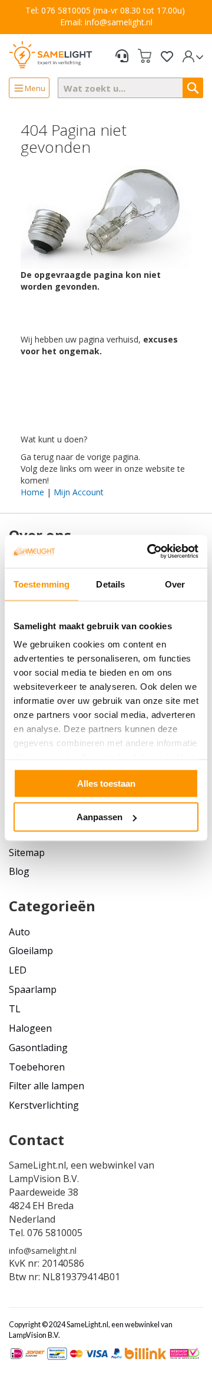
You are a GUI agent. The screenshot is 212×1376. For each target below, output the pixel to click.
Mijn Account (79, 492)
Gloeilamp (31, 950)
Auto (19, 931)
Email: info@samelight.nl (106, 22)
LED (17, 970)
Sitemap (27, 852)
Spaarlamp (33, 989)
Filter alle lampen (46, 1085)
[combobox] (131, 88)
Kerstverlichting (44, 1105)
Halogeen (30, 1028)
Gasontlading (38, 1047)
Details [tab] (110, 584)
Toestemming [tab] (41, 584)
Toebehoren (37, 1066)
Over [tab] (175, 584)
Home (32, 492)
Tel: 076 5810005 (58, 10)
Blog (19, 871)
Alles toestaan (106, 783)
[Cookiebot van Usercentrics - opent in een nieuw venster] (149, 551)
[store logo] (50, 54)
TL (15, 1008)
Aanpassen (99, 817)
